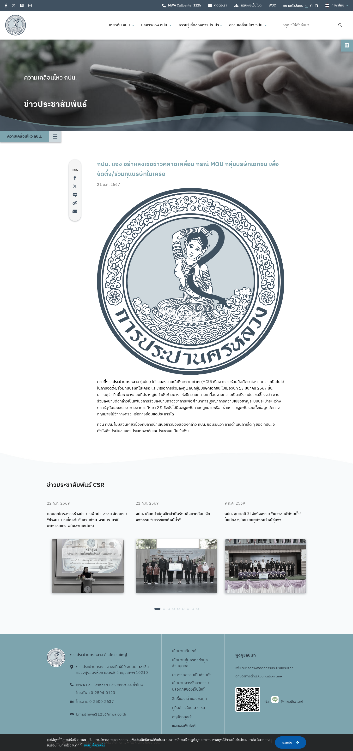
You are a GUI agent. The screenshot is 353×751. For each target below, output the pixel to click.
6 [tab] (183, 609)
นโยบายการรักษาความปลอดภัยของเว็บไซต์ (190, 686)
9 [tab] (197, 609)
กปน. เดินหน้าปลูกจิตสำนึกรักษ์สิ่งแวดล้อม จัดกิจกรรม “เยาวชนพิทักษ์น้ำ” (173, 517)
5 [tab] (178, 609)
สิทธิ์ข (176, 699)
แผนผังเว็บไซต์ (251, 5)
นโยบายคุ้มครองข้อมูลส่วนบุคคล (190, 663)
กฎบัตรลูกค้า (182, 717)
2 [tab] (164, 609)
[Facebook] (6, 5)
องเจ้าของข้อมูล (194, 699)
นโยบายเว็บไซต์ (184, 651)
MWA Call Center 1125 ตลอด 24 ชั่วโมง (109, 685)
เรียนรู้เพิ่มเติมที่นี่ (93, 745)
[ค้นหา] (340, 25)
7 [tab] (188, 609)
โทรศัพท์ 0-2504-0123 (95, 693)
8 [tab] (193, 609)
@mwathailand (292, 701)
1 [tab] (157, 609)
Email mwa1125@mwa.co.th (101, 714)
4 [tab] (173, 609)
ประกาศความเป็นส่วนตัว (192, 675)
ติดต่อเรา (220, 5)
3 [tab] (169, 609)
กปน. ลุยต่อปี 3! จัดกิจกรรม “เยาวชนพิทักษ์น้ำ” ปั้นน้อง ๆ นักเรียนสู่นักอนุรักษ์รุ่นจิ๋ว (263, 517)
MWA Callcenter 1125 (184, 5)
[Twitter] (13, 5)
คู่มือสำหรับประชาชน (188, 708)
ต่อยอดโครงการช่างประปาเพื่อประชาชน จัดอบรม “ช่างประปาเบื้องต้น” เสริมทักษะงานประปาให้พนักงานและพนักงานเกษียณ (87, 520)
